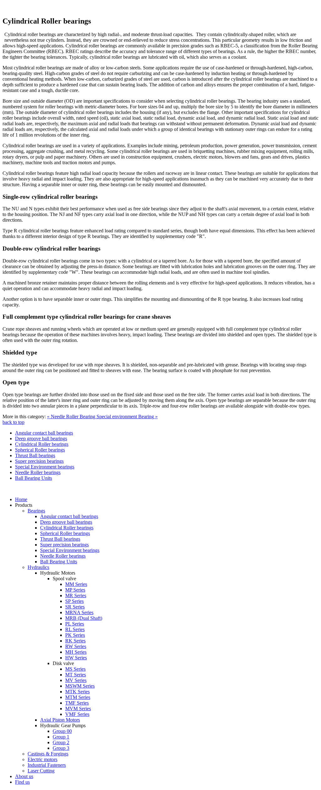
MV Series (76, 680)
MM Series (76, 584)
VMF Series (77, 714)
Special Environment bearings (44, 466)
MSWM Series (80, 686)
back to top (13, 422)
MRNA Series (79, 612)
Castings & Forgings (48, 753)
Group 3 (61, 748)
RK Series (75, 640)
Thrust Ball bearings (35, 455)
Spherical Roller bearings (40, 449)
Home (21, 499)
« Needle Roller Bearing (72, 416)
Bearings (36, 510)
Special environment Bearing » (127, 416)
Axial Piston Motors (60, 719)
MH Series (76, 652)
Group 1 (61, 736)
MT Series (75, 674)
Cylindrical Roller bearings (41, 444)
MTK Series (77, 691)
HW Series (76, 657)
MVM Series (78, 708)
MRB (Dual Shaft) (83, 618)
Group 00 (62, 731)
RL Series (75, 629)
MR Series (75, 595)
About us (24, 776)
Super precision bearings (39, 461)
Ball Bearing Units (33, 478)
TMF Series (77, 703)
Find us (22, 782)
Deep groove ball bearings (41, 438)
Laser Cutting (41, 770)
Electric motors (42, 759)
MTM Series (77, 697)
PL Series (74, 623)
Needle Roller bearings (38, 472)
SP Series (74, 601)
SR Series (75, 606)
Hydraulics (38, 567)
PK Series (75, 635)
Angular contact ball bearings (44, 433)
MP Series (75, 589)
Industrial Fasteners (47, 765)
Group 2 (61, 742)
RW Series (75, 646)
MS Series (75, 669)
